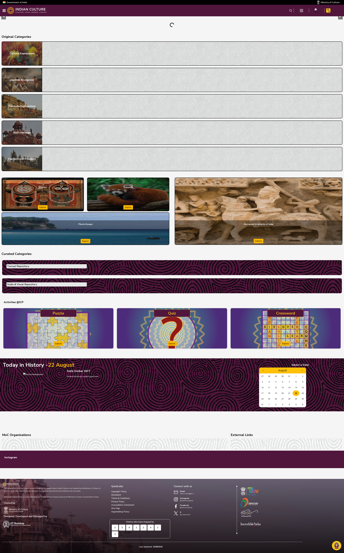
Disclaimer (116, 494)
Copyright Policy (119, 491)
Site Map (115, 508)
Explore (43, 207)
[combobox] (328, 10)
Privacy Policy (117, 501)
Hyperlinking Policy (120, 511)
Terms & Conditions (120, 498)
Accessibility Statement (122, 504)
